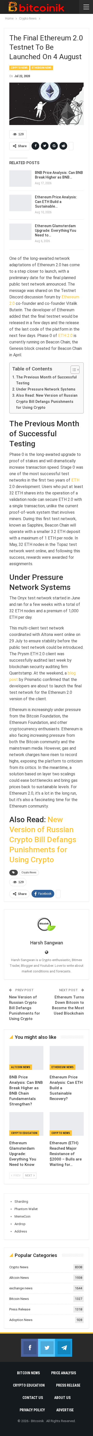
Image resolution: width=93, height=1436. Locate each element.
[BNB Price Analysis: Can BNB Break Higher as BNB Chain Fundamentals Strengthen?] (20, 178)
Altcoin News (20, 1067)
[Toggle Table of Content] (72, 369)
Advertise (65, 1410)
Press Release (19, 1309)
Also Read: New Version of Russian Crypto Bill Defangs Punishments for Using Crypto (47, 401)
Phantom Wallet (26, 1209)
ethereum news (41, 67)
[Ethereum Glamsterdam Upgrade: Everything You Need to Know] (20, 232)
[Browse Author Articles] (46, 925)
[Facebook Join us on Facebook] (29, 1348)
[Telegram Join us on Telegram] (63, 1348)
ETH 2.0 (65, 335)
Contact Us (32, 1398)
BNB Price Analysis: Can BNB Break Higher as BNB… (59, 175)
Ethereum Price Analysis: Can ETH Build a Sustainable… (56, 201)
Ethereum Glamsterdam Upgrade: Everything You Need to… (55, 230)
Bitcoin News (19, 1299)
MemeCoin (22, 1216)
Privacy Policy (32, 1410)
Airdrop (20, 1224)
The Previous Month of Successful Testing (46, 380)
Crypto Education (24, 1133)
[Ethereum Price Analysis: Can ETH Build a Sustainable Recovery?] (20, 203)
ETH (75, 480)
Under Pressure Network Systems (45, 389)
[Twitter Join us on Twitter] (46, 1348)
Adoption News (21, 1320)
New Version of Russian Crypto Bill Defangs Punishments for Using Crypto (42, 839)
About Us (62, 1398)
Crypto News (19, 67)
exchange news (21, 1288)
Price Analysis (63, 1373)
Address (20, 1231)
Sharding (21, 1201)
